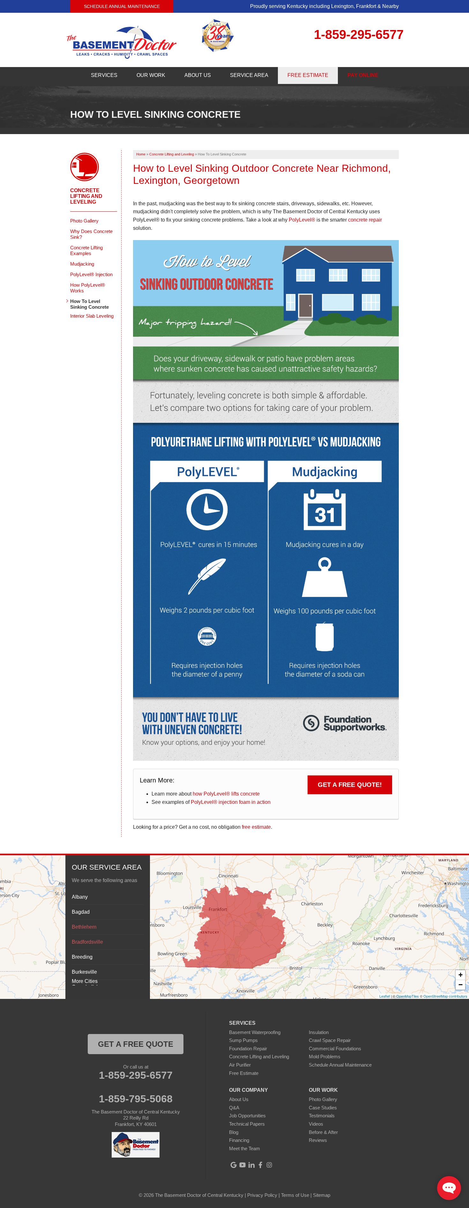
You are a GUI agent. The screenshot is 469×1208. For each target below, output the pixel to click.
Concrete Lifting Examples (86, 250)
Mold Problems (324, 1056)
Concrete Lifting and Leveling (86, 196)
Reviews (318, 1140)
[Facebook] (260, 1165)
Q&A (234, 1107)
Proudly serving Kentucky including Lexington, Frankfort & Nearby (324, 6)
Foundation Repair (248, 1048)
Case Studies (323, 1107)
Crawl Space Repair (330, 1040)
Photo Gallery (84, 220)
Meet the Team (244, 1148)
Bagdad (81, 912)
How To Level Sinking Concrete (89, 304)
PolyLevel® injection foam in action (231, 802)
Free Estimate (243, 1073)
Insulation (319, 1032)
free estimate (256, 827)
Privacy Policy (262, 1195)
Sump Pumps (243, 1040)
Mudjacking (82, 264)
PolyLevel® (302, 220)
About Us (239, 1099)
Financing (239, 1140)
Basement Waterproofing (254, 1032)
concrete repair (365, 220)
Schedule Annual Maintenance (122, 6)
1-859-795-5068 (136, 1099)
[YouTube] (242, 1165)
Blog (233, 1132)
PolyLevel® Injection (91, 274)
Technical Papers (247, 1124)
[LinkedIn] (251, 1165)
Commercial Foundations (335, 1048)
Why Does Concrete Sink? (91, 234)
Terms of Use (295, 1195)
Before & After (323, 1132)
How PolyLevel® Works (87, 287)
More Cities (85, 981)
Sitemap (321, 1195)
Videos (316, 1124)
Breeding (82, 957)
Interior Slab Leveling (92, 316)
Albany (80, 897)
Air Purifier (240, 1065)
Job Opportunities (247, 1115)
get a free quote (135, 1044)
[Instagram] (269, 1165)
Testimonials (322, 1115)
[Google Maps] (233, 1165)
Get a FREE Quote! (350, 784)
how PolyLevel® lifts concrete (226, 794)
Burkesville (84, 972)
